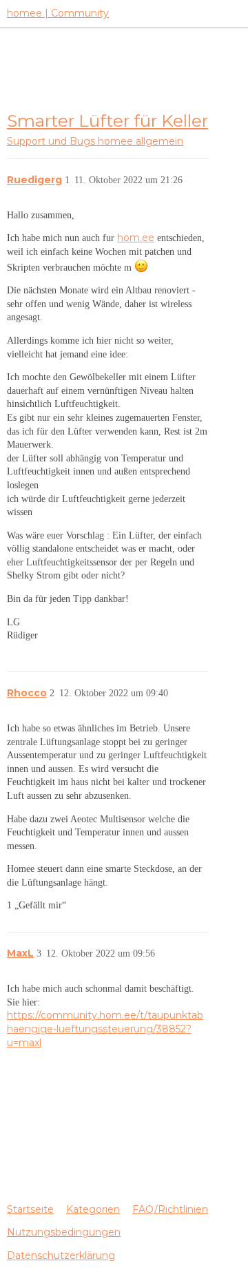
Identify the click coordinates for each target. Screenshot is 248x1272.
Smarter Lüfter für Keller (107, 120)
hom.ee (135, 237)
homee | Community (58, 13)
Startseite (30, 1209)
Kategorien (93, 1209)
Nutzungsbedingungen (64, 1232)
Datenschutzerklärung (61, 1255)
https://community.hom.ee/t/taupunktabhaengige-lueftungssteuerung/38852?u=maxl (105, 1028)
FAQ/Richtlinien (170, 1209)
